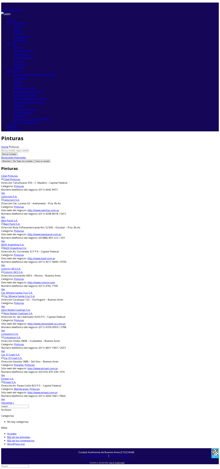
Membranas (21, 389)
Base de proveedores (25, 122)
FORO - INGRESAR (11, 10)
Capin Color (19, 67)
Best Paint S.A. (9, 220)
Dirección (6, 182)
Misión (17, 26)
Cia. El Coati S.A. (10, 354)
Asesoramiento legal (24, 95)
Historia (17, 30)
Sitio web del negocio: (14, 210)
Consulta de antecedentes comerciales (34, 74)
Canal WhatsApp (22, 112)
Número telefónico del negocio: (19, 189)
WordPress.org (16, 444)
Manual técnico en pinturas (28, 102)
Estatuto (18, 33)
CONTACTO (14, 129)
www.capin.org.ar (120, 455)
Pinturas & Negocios (24, 109)
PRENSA (11, 126)
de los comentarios (20, 440)
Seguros (18, 85)
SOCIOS (11, 43)
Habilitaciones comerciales (28, 92)
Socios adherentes (23, 57)
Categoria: (7, 186)
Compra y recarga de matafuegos (32, 119)
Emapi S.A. (7, 378)
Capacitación (20, 78)
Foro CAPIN (19, 116)
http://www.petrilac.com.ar (43, 210)
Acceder (12, 433)
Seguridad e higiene (24, 88)
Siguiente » (7, 402)
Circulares (18, 61)
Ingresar (18, 47)
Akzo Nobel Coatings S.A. (15, 310)
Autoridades (20, 40)
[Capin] (5, 13)
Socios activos (21, 37)
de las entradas (18, 437)
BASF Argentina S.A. (12, 244)
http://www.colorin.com (41, 282)
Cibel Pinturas (9, 176)
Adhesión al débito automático (30, 98)
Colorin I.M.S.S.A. (11, 268)
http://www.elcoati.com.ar (42, 368)
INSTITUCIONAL (16, 23)
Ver (3, 193)
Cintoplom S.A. (9, 334)
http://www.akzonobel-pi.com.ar (46, 323)
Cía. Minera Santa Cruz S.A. (17, 292)
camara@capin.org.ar (94, 455)
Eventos (17, 81)
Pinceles (18, 365)
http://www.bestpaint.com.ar (44, 234)
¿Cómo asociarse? (23, 50)
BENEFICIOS (14, 71)
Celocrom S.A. (9, 196)
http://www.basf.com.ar (41, 258)
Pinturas (19, 186)
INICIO (11, 19)
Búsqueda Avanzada (13, 157)
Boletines (18, 64)
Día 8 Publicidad (117, 462)
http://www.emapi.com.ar (42, 392)
